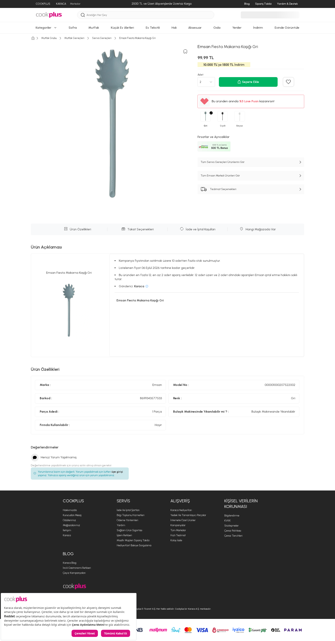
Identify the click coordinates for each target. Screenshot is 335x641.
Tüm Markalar (178, 530)
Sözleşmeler (231, 525)
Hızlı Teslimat (178, 535)
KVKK (227, 520)
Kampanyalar (178, 525)
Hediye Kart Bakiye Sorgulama (134, 545)
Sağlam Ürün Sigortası (129, 530)
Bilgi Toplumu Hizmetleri (130, 515)
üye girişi (117, 471)
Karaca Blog (69, 562)
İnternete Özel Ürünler (183, 520)
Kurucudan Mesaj (72, 515)
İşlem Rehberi (124, 535)
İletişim (67, 530)
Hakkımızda (70, 510)
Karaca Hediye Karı (181, 510)
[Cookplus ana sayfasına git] (74, 586)
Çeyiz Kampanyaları (74, 573)
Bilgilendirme (231, 515)
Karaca (67, 535)
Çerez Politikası (232, 530)
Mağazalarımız (71, 525)
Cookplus (73, 500)
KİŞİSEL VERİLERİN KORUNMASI (241, 503)
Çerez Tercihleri (233, 535)
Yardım (121, 525)
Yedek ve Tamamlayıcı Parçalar (188, 515)
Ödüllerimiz (69, 520)
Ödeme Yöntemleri (127, 520)
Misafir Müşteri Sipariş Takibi (133, 540)
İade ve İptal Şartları (128, 510)
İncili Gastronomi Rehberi (77, 568)
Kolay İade (176, 540)
